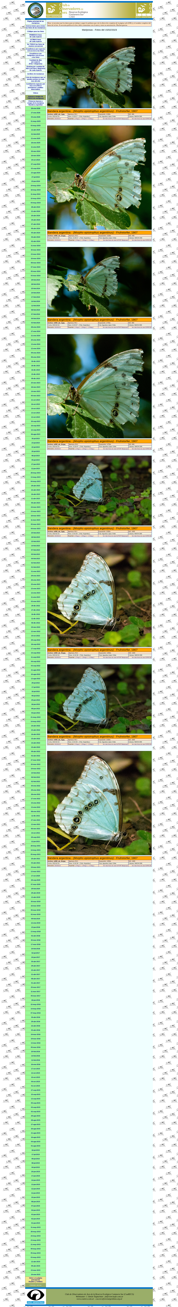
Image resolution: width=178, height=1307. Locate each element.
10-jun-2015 (35, 1197)
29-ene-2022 (35, 790)
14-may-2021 (36, 850)
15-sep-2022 (35, 653)
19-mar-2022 (35, 769)
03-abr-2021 (35, 863)
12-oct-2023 (35, 417)
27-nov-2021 (35, 820)
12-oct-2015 (35, 1073)
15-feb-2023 (35, 541)
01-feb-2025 (35, 134)
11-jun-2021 (35, 841)
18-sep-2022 (35, 644)
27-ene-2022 (35, 799)
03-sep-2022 (35, 666)
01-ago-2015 (35, 1146)
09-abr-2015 (35, 1266)
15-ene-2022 (35, 803)
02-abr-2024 (35, 241)
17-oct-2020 (35, 876)
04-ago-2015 (35, 1142)
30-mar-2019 (35, 901)
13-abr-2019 (35, 897)
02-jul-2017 (36, 953)
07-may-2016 (36, 1013)
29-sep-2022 (35, 640)
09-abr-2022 (35, 751)
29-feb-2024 (35, 280)
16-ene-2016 (35, 1064)
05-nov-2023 (35, 396)
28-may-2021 (36, 846)
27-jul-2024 (36, 177)
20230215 (57, 118)
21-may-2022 (36, 717)
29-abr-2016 (35, 1022)
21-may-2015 (36, 1244)
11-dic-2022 (35, 619)
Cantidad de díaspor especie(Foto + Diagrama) (35, 62)
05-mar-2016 (35, 1047)
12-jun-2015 (35, 1189)
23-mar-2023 (35, 511)
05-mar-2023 (35, 524)
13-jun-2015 (35, 1184)
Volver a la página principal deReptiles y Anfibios (36, 1280)
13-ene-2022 (35, 807)
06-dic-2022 (35, 623)
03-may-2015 (36, 1257)
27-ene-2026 (35, 113)
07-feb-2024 (35, 314)
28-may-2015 (36, 1232)
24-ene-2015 (35, 1274)
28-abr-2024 (35, 207)
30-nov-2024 (35, 151)
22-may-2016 (36, 1004)
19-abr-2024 (35, 220)
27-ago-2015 (35, 1124)
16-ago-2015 (35, 1137)
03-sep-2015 (35, 1107)
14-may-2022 (36, 721)
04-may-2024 (36, 203)
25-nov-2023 (35, 383)
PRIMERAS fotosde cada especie (35, 36)
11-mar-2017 (35, 991)
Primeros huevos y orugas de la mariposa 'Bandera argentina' (35, 103)
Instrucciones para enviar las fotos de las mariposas (35, 27)
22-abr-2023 (35, 490)
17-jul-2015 (36, 1154)
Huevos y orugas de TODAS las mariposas (35, 97)
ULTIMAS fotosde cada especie (36, 40)
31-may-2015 (36, 1227)
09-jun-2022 (35, 709)
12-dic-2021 (35, 816)
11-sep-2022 (35, 657)
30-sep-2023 (35, 421)
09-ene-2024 (35, 353)
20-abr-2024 (35, 216)
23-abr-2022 (35, 730)
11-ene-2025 (35, 147)
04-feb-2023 (35, 559)
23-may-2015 (36, 1240)
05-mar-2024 (35, 271)
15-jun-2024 (35, 181)
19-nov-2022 (35, 627)
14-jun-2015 (35, 1180)
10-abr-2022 (35, 747)
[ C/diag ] (90, 118)
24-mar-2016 (35, 1034)
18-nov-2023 (35, 387)
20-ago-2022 (35, 674)
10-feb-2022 (35, 773)
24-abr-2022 (35, 726)
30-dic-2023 (35, 361)
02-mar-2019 (35, 914)
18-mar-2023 (35, 516)
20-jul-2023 (36, 451)
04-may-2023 (36, 481)
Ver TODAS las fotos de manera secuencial (35, 45)
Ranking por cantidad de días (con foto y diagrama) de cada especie (35, 68)
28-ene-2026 (35, 108)
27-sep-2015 (35, 1090)
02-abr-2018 (35, 936)
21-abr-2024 (35, 211)
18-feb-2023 (35, 537)
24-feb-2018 (35, 949)
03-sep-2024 (35, 168)
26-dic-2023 (35, 366)
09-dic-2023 (35, 378)
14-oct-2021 (35, 833)
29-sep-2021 (35, 837)
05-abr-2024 (35, 233)
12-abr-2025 (35, 130)
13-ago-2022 (35, 679)
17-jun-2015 (35, 1176)
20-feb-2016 (35, 1052)
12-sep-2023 (35, 430)
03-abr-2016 (35, 1030)
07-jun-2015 (35, 1206)
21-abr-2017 (35, 974)
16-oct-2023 (35, 404)
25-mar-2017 (35, 987)
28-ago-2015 (35, 1120)
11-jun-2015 (35, 1193)
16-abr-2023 (35, 494)
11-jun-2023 (35, 468)
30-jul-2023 (36, 438)
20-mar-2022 (35, 764)
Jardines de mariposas (35, 74)
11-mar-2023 (35, 520)
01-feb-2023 (35, 567)
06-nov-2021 (35, 829)
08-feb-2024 (35, 310)
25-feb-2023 (35, 533)
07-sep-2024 (35, 164)
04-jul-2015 (36, 1167)
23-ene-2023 (35, 589)
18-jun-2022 (35, 704)
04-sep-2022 (35, 661)
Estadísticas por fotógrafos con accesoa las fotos (35, 55)
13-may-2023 (36, 477)
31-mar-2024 (35, 246)
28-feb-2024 (35, 284)
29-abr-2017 (35, 966)
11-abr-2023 (35, 498)
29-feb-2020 (35, 889)
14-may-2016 (36, 1009)
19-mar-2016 (35, 1039)
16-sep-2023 (35, 426)
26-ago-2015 (35, 1129)
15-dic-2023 (35, 374)
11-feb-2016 (35, 1060)
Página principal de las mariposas (35, 22)
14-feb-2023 (35, 546)
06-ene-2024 (35, 357)
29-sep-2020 (35, 880)
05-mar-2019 (35, 910)
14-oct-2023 (35, 408)
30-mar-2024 (35, 250)
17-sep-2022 (35, 649)
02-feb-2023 (35, 563)
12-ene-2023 (35, 593)
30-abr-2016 (35, 1017)
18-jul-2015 (36, 1150)
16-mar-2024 (35, 258)
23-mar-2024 (35, 254)
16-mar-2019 (35, 906)
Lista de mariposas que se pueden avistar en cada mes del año (35, 79)
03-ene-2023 (35, 601)
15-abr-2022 (35, 739)
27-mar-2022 (35, 760)
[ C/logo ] (77, 118)
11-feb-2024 (35, 306)
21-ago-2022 (35, 670)
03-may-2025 (36, 126)
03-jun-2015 (35, 1214)
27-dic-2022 (35, 610)
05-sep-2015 (35, 1103)
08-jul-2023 (36, 456)
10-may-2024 (36, 198)
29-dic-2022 (35, 606)
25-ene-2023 (35, 584)
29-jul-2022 (36, 683)
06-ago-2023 (35, 434)
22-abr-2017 (35, 970)
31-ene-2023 (35, 571)
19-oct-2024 (35, 160)
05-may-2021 (36, 854)
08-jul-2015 (36, 1163)
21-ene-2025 (35, 138)
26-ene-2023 (35, 580)
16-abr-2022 (35, 734)
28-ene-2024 (35, 327)
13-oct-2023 (35, 413)
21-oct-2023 (35, 400)
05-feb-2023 (35, 554)
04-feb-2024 (35, 318)
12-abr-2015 (35, 1262)
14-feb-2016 (35, 1056)
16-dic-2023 (35, 370)
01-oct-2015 (35, 1086)
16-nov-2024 (35, 156)
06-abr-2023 (35, 503)
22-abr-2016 (35, 1026)
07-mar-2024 (35, 267)
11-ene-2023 (35, 597)
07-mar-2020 (35, 884)
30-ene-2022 (35, 786)
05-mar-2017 (35, 996)
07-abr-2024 (35, 224)
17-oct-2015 (35, 1069)
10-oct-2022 (35, 636)
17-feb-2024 (35, 297)
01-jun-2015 (35, 1223)
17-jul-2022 (36, 687)
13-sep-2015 (35, 1099)
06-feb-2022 (35, 777)
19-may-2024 (36, 186)
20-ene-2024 (35, 340)
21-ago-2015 (35, 1133)
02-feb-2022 (35, 781)
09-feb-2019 (35, 919)
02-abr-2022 (35, 756)
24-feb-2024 (35, 293)
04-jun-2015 (35, 1210)
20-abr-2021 (35, 859)
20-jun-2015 (35, 1172)
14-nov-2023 (35, 391)
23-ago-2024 (35, 173)
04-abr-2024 (35, 237)
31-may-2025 (36, 121)
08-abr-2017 (35, 979)
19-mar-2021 (35, 867)
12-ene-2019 (35, 923)
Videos (35, 93)
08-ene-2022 (35, 811)
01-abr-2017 (35, 983)
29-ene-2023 (35, 576)
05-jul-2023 (36, 460)
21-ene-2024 (35, 336)
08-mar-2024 (35, 263)
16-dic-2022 (35, 614)
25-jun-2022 (35, 700)
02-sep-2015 (35, 1112)
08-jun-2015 (35, 1202)
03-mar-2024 (35, 276)
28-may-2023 (36, 473)
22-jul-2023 (36, 447)
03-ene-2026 (35, 117)
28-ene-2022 (35, 794)
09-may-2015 (36, 1249)
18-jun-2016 (35, 1000)
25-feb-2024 (35, 288)
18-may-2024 (36, 190)
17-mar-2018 (35, 944)
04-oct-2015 (35, 1082)
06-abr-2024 (35, 228)
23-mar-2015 (35, 1270)
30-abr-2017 (35, 961)
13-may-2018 (36, 931)
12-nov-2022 (35, 631)
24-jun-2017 (35, 957)
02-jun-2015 (35, 1219)
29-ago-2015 (35, 1116)
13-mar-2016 (35, 1043)
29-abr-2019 (35, 893)
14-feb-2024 (35, 301)
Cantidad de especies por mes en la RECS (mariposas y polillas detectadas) (35, 86)
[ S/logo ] (84, 118)
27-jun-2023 (35, 464)
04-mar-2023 (35, 529)
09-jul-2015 (36, 1159)
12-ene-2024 (35, 348)
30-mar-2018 (35, 940)
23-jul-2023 (36, 443)
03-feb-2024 (35, 323)
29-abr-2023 (35, 486)
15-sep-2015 (35, 1094)
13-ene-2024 (35, 344)
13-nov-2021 (35, 824)
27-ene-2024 (35, 331)
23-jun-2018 (35, 927)
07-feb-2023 (35, 550)
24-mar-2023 (35, 507)
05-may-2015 (36, 1253)
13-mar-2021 (35, 871)
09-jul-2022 (36, 696)
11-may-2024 (35, 194)
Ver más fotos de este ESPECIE (141, 118)
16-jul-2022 (36, 691)
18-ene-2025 (35, 143)
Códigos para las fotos (35, 31)
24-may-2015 (36, 1236)
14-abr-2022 (35, 743)
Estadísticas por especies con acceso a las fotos (35, 50)
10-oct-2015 (35, 1077)
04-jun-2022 (35, 713)
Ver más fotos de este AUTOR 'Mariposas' (115, 118)
